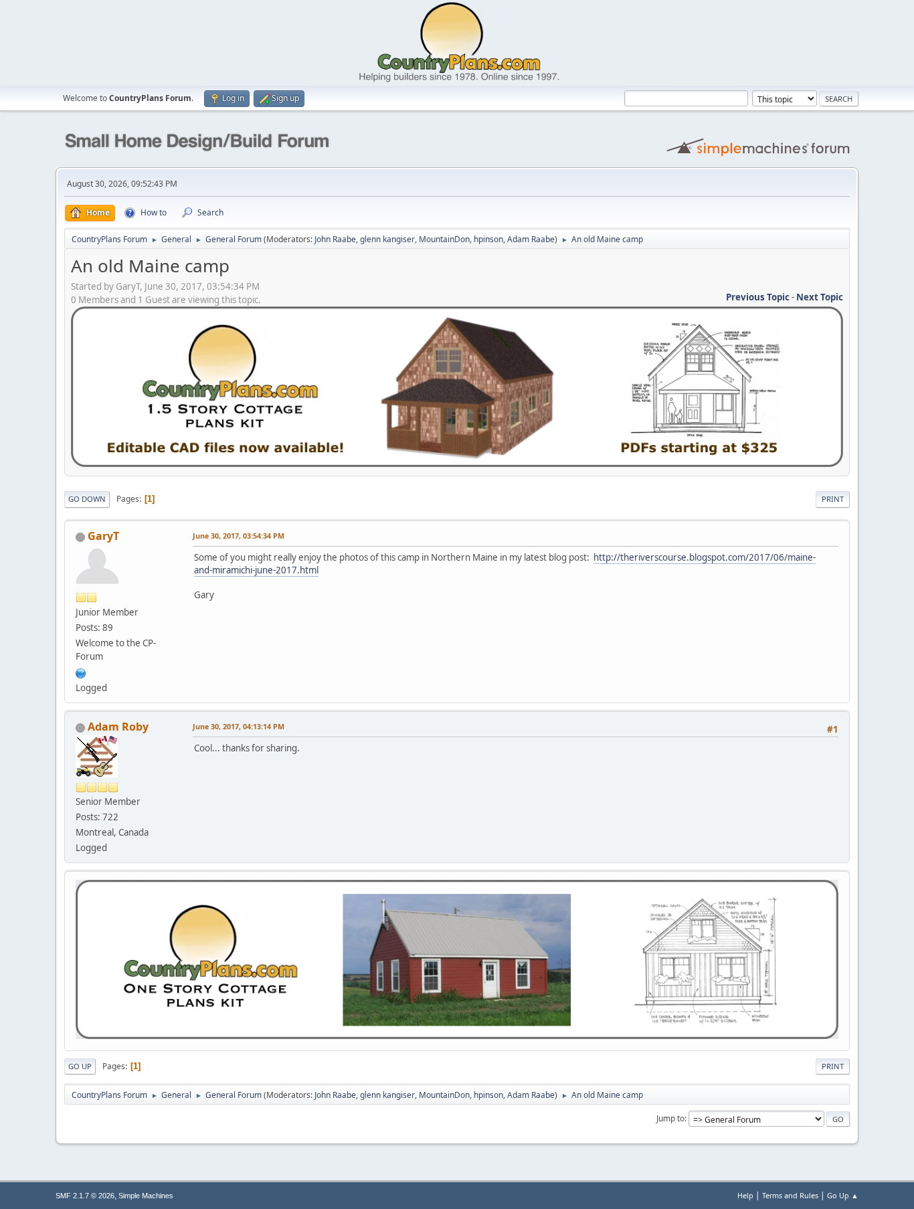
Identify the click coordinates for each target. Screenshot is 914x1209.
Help (745, 1195)
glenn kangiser (387, 239)
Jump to (670, 1118)
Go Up (80, 1066)
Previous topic (758, 297)
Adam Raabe (531, 239)
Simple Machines (145, 1196)
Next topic (819, 297)
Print (833, 499)
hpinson (488, 239)
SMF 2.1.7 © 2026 (85, 1196)
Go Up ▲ (842, 1195)
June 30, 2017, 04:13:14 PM (238, 726)
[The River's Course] (81, 672)
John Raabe (335, 239)
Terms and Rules (790, 1195)
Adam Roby (118, 726)
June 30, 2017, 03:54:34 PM (238, 536)
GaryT (103, 536)
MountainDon (444, 239)
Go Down (87, 499)
